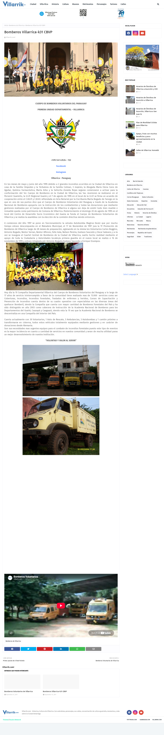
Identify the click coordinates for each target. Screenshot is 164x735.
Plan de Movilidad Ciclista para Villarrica (146, 123)
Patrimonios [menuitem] (88, 4)
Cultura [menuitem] (65, 4)
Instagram (61, 172)
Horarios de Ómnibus (150, 213)
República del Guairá (145, 233)
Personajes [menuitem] (101, 4)
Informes (130, 217)
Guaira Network (15, 720)
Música (148, 221)
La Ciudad (139, 217)
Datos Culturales (147, 197)
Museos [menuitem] (75, 4)
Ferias (129, 213)
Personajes (130, 233)
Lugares (148, 217)
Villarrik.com (157, 719)
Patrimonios (131, 229)
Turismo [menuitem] (113, 4)
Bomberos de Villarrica (16, 25)
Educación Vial (142, 205)
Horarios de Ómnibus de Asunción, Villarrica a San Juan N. (146, 111)
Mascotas (130, 221)
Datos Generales (132, 201)
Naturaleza (130, 225)
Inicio (6, 25)
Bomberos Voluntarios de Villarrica (18, 691)
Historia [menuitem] (55, 4)
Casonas (146, 189)
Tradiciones (148, 237)
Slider (139, 237)
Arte (128, 181)
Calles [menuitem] (123, 4)
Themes (5, 720)
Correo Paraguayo (133, 197)
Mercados (140, 221)
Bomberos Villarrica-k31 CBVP (55, 691)
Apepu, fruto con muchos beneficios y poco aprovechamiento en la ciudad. (146, 138)
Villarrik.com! (10, 37)
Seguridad (130, 237)
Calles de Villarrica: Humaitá (147, 150)
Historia (137, 213)
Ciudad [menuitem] (33, 4)
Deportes (144, 201)
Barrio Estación (138, 181)
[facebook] (128, 33)
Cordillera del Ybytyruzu (135, 193)
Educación (130, 205)
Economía (154, 201)
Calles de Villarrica (133, 189)
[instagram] (135, 33)
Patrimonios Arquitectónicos (147, 229)
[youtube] (142, 33)
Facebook (61, 166)
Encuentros (130, 209)
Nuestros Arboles (143, 225)
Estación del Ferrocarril (145, 209)
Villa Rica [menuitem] (44, 4)
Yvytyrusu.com (132, 719)
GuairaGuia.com (145, 719)
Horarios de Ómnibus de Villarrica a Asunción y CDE (147, 87)
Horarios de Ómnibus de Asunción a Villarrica (146, 98)
